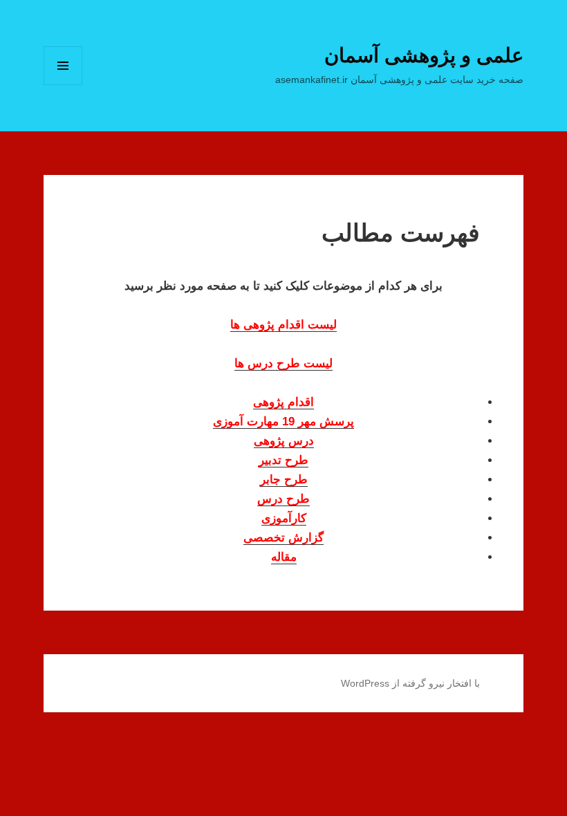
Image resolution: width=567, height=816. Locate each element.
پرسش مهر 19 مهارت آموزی (283, 421)
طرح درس (283, 499)
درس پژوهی (284, 440)
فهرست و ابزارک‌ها (63, 84)
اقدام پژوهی (283, 402)
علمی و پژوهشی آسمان (423, 55)
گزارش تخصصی (283, 537)
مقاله (284, 557)
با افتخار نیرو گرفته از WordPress (410, 683)
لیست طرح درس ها (283, 363)
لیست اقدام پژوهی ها (283, 324)
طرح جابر (284, 479)
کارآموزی (283, 518)
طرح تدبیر (283, 460)
